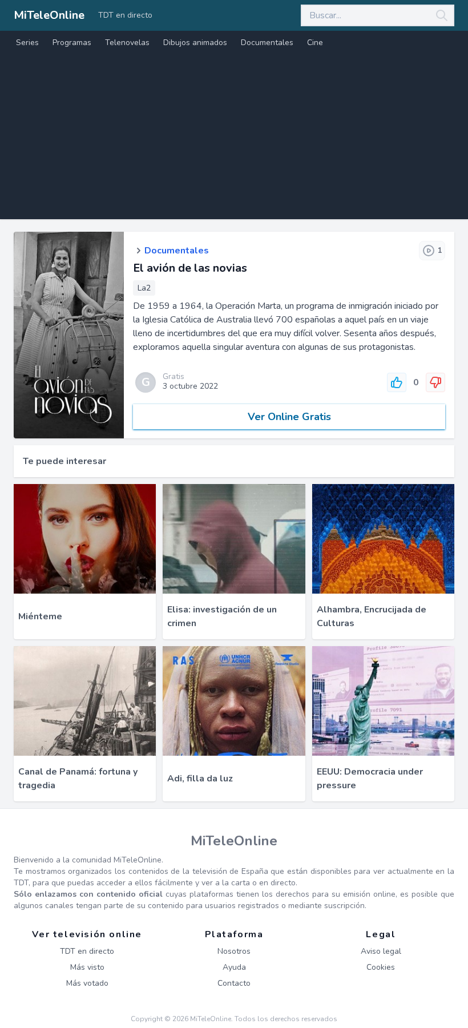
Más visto (87, 967)
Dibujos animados (195, 42)
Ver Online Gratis (289, 417)
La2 (144, 288)
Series (27, 42)
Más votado (87, 983)
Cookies (380, 967)
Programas (72, 42)
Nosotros (234, 951)
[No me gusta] (435, 382)
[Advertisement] (234, 139)
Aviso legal (381, 951)
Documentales (267, 42)
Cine (315, 42)
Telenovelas (127, 42)
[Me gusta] (396, 382)
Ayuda (234, 967)
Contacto (234, 983)
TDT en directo (125, 15)
